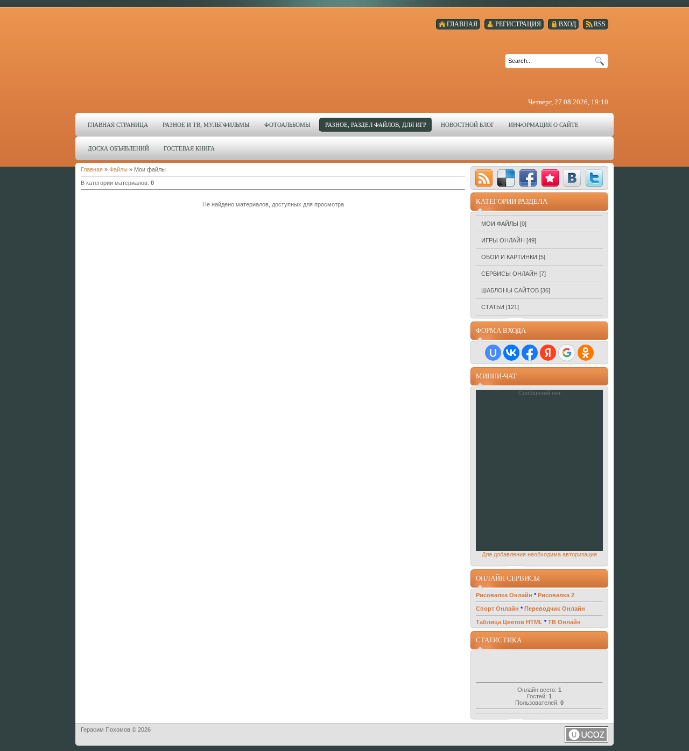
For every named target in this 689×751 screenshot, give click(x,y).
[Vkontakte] (572, 178)
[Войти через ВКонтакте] (511, 353)
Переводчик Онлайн (554, 608)
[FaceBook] (528, 178)
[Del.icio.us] (506, 178)
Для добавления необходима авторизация (539, 554)
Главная (92, 169)
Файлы (118, 169)
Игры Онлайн (503, 240)
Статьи (492, 307)
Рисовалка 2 (556, 595)
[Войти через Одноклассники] (586, 353)
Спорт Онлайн (497, 608)
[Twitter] (594, 178)
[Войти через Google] (566, 352)
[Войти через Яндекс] (548, 353)
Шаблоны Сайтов (510, 290)
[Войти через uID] (493, 353)
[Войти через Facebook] (530, 353)
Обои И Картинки (509, 257)
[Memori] (550, 178)
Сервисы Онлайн (509, 273)
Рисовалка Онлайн (504, 595)
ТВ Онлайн (564, 622)
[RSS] (484, 178)
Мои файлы (499, 223)
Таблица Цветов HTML (509, 622)
